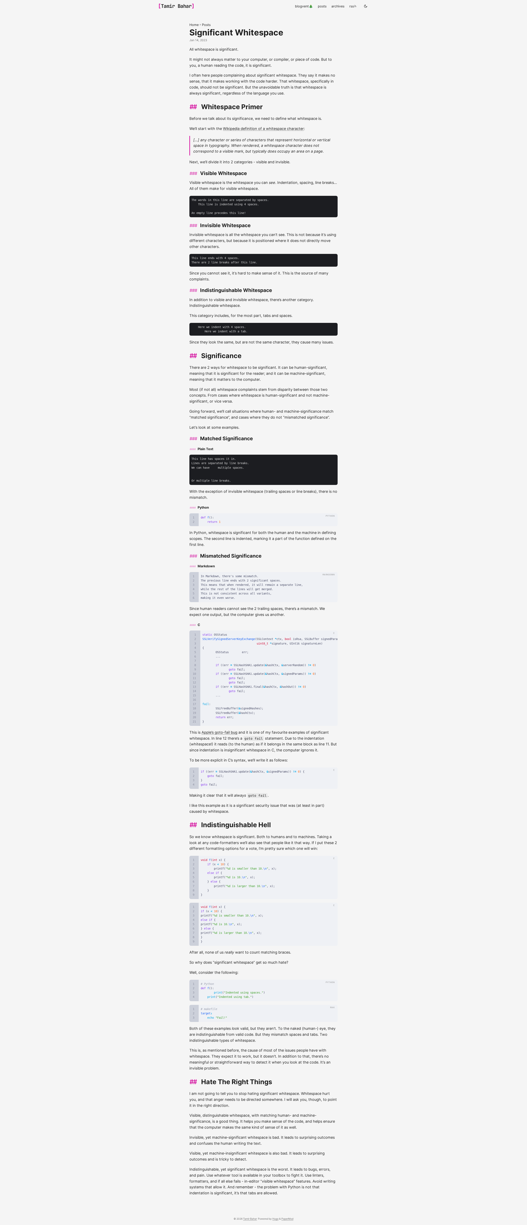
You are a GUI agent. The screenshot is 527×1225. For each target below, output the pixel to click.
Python (203, 507)
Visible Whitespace (223, 173)
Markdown (206, 566)
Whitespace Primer (232, 107)
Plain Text (205, 449)
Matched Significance (226, 438)
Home (194, 25)
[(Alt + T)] (365, 6)
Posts (206, 25)
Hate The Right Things (236, 1082)
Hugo (275, 1218)
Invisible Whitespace (225, 225)
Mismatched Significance (230, 556)
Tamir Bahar (176, 6)
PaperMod (287, 1218)
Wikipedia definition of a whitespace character (263, 128)
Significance (221, 356)
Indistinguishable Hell (236, 825)
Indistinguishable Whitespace (236, 290)
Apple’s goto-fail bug (219, 732)
